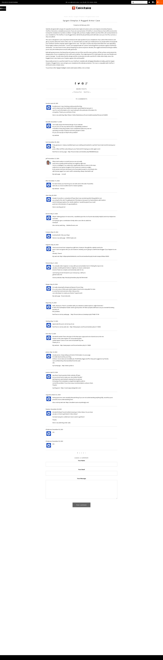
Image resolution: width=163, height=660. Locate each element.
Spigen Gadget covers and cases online (69, 68)
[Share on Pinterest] (83, 84)
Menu (4, 8)
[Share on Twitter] (79, 84)
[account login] (149, 2)
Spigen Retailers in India (97, 61)
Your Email (81, 469)
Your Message (81, 478)
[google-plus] (86, 84)
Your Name (81, 460)
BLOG (71, 16)
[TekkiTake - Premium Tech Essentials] (81, 8)
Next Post (86, 92)
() (154, 2)
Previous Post (78, 92)
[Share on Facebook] (75, 84)
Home (66, 16)
